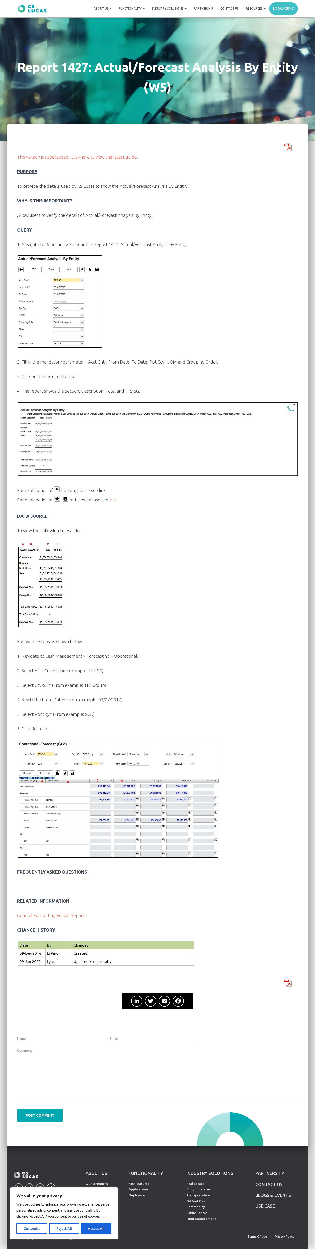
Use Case (265, 1205)
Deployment (138, 1195)
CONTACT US (269, 1184)
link (112, 499)
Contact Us (229, 8)
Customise (32, 1229)
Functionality (130, 8)
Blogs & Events (273, 1195)
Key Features (139, 1184)
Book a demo (283, 8)
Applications (138, 1189)
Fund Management (201, 1219)
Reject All (64, 1229)
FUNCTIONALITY (146, 1173)
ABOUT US (96, 1173)
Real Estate (195, 1184)
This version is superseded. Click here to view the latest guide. (77, 157)
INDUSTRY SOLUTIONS (209, 1173)
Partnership (203, 8)
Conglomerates (198, 1189)
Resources (254, 8)
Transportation (198, 1195)
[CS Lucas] (32, 8)
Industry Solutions (168, 8)
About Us (101, 8)
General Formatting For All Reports (51, 915)
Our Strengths (97, 1184)
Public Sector (196, 1213)
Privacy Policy (284, 1236)
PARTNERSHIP (269, 1173)
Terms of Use (257, 1236)
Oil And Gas (195, 1201)
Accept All (96, 1229)
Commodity (195, 1207)
